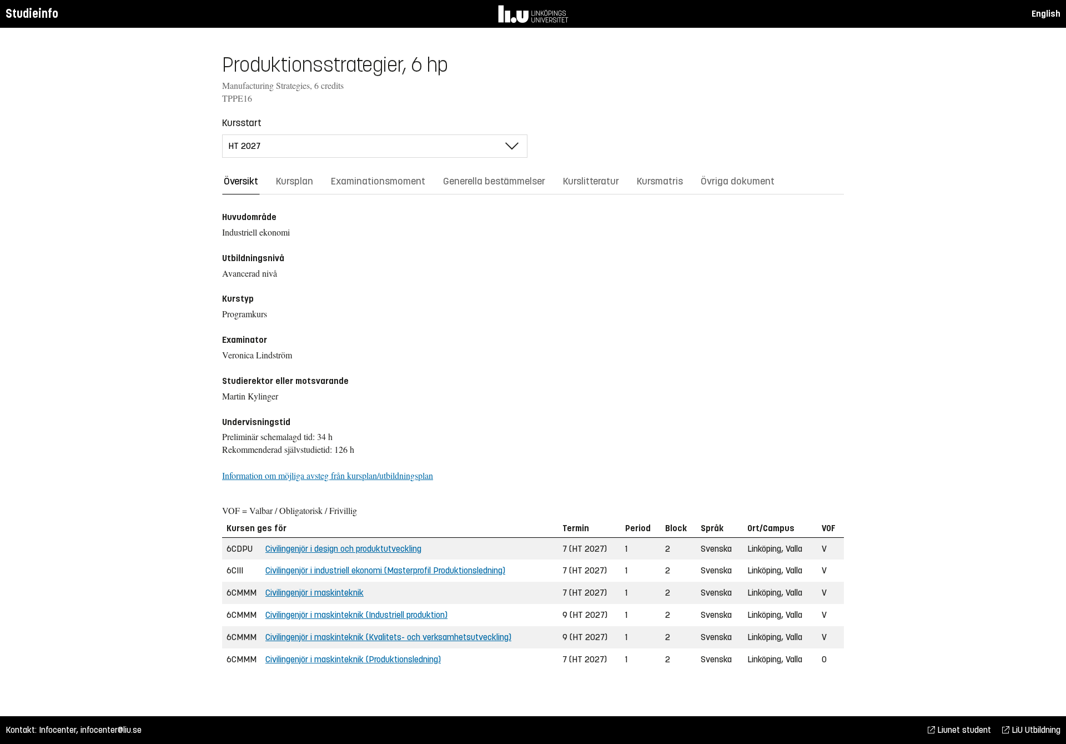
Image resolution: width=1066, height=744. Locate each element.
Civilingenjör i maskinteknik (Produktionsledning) (353, 659)
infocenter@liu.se (111, 730)
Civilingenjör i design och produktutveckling (343, 548)
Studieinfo (32, 13)
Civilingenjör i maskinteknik (314, 592)
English (1046, 13)
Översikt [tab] (241, 181)
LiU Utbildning (1034, 730)
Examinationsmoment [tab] (378, 181)
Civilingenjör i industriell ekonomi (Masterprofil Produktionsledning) (385, 570)
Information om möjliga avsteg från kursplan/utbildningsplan (327, 475)
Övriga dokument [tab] (738, 181)
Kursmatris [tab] (660, 181)
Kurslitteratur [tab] (591, 181)
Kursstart (242, 123)
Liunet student (963, 730)
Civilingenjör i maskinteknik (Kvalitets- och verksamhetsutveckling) (388, 637)
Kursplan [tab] (294, 181)
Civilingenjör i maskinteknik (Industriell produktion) (356, 615)
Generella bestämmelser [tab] (494, 181)
